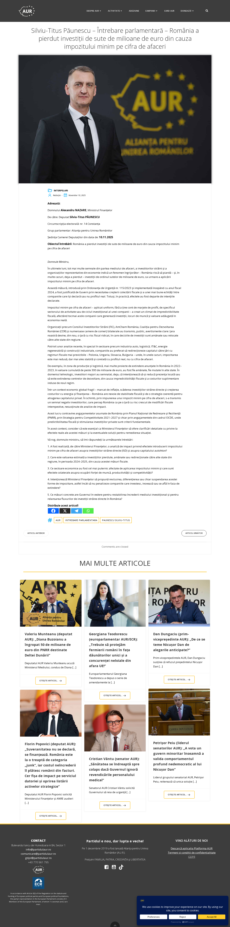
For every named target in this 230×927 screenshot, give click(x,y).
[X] (64, 511)
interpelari (61, 190)
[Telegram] (76, 511)
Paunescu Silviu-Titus (116, 520)
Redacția (57, 195)
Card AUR (169, 11)
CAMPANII (150, 11)
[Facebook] (53, 511)
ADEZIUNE (134, 11)
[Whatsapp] (88, 511)
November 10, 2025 (77, 195)
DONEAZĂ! (186, 11)
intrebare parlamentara (81, 520)
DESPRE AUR (93, 11)
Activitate (114, 11)
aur (58, 520)
